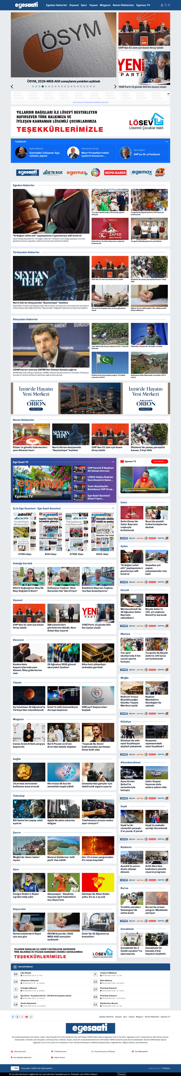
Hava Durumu (20, 1051)
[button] (12, 86)
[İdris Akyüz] (21, 152)
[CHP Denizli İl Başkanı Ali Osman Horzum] (79, 469)
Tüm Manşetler (141, 1051)
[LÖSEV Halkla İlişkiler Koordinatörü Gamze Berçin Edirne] (79, 478)
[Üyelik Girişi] (162, 5)
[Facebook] (13, 1017)
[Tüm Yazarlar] (167, 141)
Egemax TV (143, 5)
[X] (17, 1017)
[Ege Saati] (27, 5)
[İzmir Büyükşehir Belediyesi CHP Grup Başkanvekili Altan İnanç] (79, 487)
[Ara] (165, 5)
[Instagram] (22, 1017)
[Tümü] (113, 508)
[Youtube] (27, 1017)
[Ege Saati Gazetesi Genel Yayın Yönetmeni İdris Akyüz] (79, 497)
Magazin (105, 5)
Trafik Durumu (60, 1051)
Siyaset (74, 5)
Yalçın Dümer (88, 148)
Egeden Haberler (56, 5)
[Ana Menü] (169, 5)
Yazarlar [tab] (20, 141)
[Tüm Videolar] (113, 462)
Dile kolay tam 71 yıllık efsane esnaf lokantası (95, 154)
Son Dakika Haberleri (22, 1057)
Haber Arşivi (59, 1057)
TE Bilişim (166, 1068)
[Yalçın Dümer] (73, 152)
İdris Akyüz (35, 150)
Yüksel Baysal (140, 148)
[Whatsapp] (31, 1017)
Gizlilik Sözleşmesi (108, 1074)
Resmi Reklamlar (123, 5)
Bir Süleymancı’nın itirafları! (145, 154)
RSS (16, 1068)
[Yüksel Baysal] (125, 152)
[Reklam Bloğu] (90, 121)
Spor (84, 5)
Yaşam (93, 5)
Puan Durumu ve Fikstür (104, 1051)
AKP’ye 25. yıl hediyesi (42, 154)
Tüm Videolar (159, 461)
